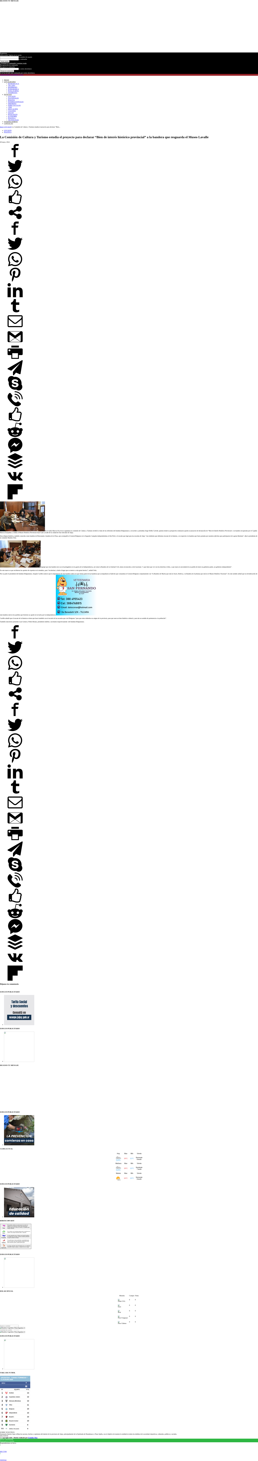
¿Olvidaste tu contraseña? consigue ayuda (13, 63)
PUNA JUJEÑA (13, 91)
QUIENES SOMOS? (11, 122)
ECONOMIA (12, 116)
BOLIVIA (11, 100)
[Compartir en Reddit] (15, 437)
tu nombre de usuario (25, 57)
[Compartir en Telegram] (15, 375)
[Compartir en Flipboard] (15, 499)
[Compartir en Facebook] (15, 157)
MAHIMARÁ (12, 87)
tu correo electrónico (25, 69)
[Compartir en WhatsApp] (15, 188)
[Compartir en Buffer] (15, 468)
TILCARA (11, 85)
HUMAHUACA (13, 84)
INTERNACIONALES (15, 102)
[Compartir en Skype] (15, 390)
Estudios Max (32, 1438)
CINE (10, 107)
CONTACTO (8, 123)
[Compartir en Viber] (15, 406)
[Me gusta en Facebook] (15, 204)
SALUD (11, 113)
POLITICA (12, 118)
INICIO (6, 80)
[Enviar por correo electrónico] (15, 328)
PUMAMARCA (13, 89)
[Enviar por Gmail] (15, 344)
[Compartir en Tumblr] (15, 313)
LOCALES (12, 96)
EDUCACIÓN (13, 109)
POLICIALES (12, 114)
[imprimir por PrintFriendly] (15, 359)
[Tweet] (15, 173)
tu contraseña (23, 59)
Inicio (2, 127)
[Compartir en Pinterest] (15, 282)
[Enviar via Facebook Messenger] (15, 452)
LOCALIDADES (10, 82)
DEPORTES (12, 103)
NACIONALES (13, 98)
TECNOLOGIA (13, 120)
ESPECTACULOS (14, 105)
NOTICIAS (8, 94)
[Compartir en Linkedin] (15, 297)
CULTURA (12, 111)
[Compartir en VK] (15, 483)
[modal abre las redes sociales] (15, 219)
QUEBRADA (12, 93)
